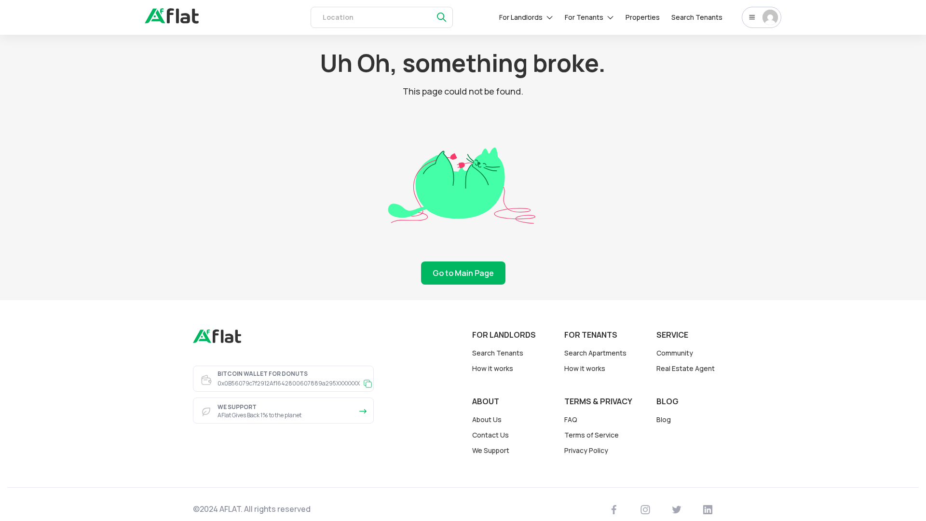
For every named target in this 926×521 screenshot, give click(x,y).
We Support (490, 450)
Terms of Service (591, 434)
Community (674, 352)
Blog (663, 419)
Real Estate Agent (685, 368)
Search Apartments (595, 352)
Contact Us (490, 434)
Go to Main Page (463, 273)
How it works (492, 368)
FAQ (570, 419)
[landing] (217, 340)
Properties (643, 17)
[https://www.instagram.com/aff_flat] (646, 509)
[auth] (172, 20)
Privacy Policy (586, 450)
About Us (487, 419)
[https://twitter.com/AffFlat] (677, 509)
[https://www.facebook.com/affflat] (614, 509)
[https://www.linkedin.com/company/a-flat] (708, 509)
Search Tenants (696, 17)
